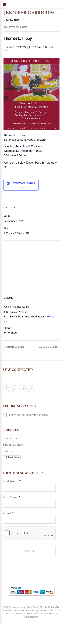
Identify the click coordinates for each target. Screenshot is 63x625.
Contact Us (10, 438)
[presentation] (29, 533)
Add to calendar (24, 183)
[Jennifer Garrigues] (29, 16)
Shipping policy (13, 444)
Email (8, 513)
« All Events (11, 20)
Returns (7, 451)
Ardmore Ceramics (14, 346)
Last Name (11, 497)
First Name (12, 481)
